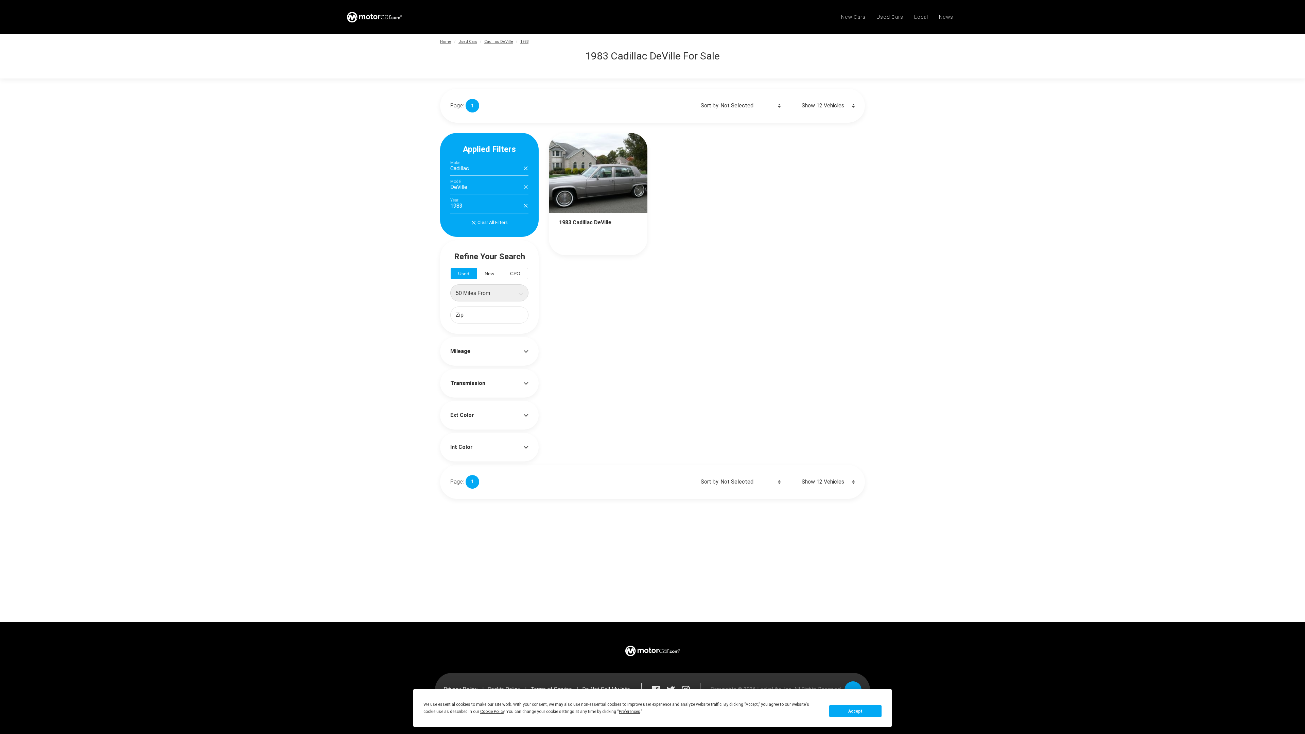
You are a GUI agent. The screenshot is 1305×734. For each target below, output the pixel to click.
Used (463, 273)
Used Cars (467, 41)
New (489, 273)
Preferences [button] (629, 711)
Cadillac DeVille (498, 41)
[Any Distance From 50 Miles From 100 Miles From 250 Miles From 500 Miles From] (489, 292)
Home (445, 41)
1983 (524, 41)
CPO (515, 273)
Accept (855, 711)
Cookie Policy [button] (492, 711)
